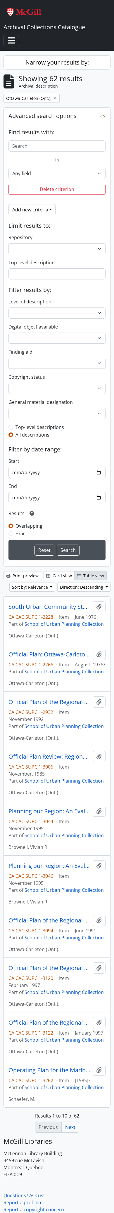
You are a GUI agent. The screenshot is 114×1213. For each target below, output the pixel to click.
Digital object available (33, 327)
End (12, 486)
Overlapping (28, 526)
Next (70, 1127)
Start (13, 461)
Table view (93, 575)
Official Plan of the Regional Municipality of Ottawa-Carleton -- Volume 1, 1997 (49, 1022)
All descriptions (32, 435)
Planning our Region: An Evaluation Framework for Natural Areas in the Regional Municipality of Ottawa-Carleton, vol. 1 (49, 811)
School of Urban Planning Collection (64, 624)
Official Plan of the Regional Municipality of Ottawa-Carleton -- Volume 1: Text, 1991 (49, 920)
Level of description (29, 301)
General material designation (40, 402)
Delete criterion (57, 189)
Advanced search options (42, 116)
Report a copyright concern (34, 1209)
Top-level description (31, 262)
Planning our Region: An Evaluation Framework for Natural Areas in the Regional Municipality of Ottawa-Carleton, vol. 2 (49, 865)
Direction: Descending (82, 587)
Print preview (25, 575)
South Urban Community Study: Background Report (49, 606)
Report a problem (23, 1202)
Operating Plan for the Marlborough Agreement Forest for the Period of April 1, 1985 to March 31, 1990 (49, 1070)
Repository (20, 237)
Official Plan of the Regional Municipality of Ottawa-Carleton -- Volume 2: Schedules (49, 968)
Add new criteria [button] (30, 209)
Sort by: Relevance (30, 587)
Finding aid (20, 352)
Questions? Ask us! (24, 1195)
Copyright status (26, 377)
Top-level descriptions (39, 427)
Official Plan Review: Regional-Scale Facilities (49, 756)
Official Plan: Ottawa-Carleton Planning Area (49, 654)
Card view (61, 575)
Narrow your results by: (57, 62)
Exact (21, 533)
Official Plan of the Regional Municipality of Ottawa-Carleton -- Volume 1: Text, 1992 (49, 701)
